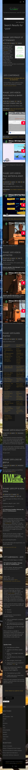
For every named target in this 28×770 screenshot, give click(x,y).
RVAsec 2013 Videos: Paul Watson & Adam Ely (13, 176)
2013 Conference (11, 75)
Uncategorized (11, 496)
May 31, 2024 (6, 43)
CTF (3, 721)
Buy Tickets (6, 701)
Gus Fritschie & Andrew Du (20, 366)
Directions (5, 723)
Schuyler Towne (18, 407)
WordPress (7, 763)
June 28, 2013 (6, 182)
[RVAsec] (14, 7)
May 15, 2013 (6, 433)
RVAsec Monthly (6, 730)
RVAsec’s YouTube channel (10, 85)
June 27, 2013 (6, 258)
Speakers (5, 732)
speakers (17, 103)
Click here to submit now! (14, 691)
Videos (18, 101)
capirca (4, 183)
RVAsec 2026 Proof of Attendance (10, 752)
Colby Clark (7, 366)
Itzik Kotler (18, 378)
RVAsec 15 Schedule (7, 746)
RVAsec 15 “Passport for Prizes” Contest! (12, 748)
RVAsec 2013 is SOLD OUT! (14, 430)
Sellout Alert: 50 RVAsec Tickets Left (11, 755)
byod (23, 182)
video (21, 103)
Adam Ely (6, 373)
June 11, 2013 (6, 339)
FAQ (4, 725)
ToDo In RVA (5, 736)
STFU (14, 664)
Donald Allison (7, 348)
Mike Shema (7, 401)
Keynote (6, 346)
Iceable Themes (19, 763)
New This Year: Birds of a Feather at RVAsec (12, 750)
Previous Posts (9, 698)
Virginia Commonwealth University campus (12, 580)
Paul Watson (7, 415)
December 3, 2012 (7, 494)
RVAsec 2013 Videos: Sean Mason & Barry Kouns (12, 95)
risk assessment (12, 103)
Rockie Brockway (18, 349)
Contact (4, 718)
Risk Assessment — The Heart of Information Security (8, 386)
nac (7, 183)
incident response (6, 103)
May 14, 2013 (6, 465)
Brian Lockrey (19, 383)
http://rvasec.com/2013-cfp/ (9, 547)
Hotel (4, 727)
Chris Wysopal (19, 345)
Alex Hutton (7, 345)
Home (17, 22)
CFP (20, 496)
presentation (9, 260)
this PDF (6, 50)
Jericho (18, 401)
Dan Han (18, 373)
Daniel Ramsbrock (19, 392)
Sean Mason (7, 392)
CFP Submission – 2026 (8, 716)
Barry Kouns (7, 383)
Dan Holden (7, 378)
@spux (13, 471)
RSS (12, 766)
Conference (20, 43)
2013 (18, 496)
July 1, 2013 (6, 101)
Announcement (20, 433)
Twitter (16, 766)
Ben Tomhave (7, 407)
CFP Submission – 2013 (13, 557)
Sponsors (5, 734)
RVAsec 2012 (8, 523)
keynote (4, 260)
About (4, 714)
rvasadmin (13, 43)
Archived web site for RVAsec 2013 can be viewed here (14, 78)
